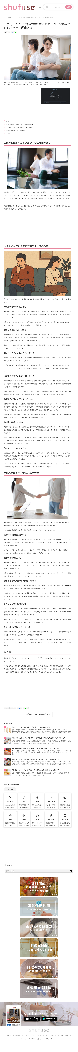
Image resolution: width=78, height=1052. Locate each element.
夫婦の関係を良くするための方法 (16, 130)
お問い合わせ (69, 1035)
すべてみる (10, 789)
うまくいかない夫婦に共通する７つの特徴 (19, 127)
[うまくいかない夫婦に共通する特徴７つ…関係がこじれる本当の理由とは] (12, 32)
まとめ (8, 133)
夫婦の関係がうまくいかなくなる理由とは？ (19, 124)
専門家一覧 (41, 1035)
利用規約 (18, 1035)
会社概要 (60, 1035)
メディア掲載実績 (51, 1035)
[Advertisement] (20, 101)
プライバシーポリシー (29, 1035)
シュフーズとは (9, 1035)
